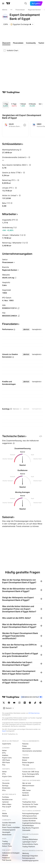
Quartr (4, 731)
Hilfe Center (26, 790)
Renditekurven (7, 799)
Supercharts (6, 744)
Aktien (4, 750)
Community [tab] (31, 43)
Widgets (25, 837)
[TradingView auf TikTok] (35, 702)
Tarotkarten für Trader (30, 804)
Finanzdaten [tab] (18, 43)
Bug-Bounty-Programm (30, 828)
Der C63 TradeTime (29, 807)
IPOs (4, 790)
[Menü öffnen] (3, 3)
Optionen (5, 802)
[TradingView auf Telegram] (29, 702)
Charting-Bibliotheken (30, 839)
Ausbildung (6, 844)
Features (25, 744)
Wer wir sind (26, 783)
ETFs (4, 753)
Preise (24, 746)
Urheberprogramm (8, 830)
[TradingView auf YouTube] (14, 702)
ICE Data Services (34, 713)
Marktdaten (26, 748)
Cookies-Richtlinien (29, 821)
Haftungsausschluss (29, 816)
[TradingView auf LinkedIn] (24, 702)
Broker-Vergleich (28, 762)
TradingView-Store (29, 802)
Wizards (5, 855)
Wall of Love (6, 825)
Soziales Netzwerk (9, 822)
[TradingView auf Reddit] (40, 702)
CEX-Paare (6, 760)
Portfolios (5, 797)
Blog (23, 788)
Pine (3, 765)
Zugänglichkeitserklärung (31, 823)
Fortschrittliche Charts (30, 844)
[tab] (26, 329)
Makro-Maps (6, 804)
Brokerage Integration (30, 856)
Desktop (5, 816)
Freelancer (6, 858)
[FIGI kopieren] (19, 316)
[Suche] (25, 3)
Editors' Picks (7, 846)
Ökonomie (5, 783)
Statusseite (26, 830)
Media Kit (25, 795)
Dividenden (6, 788)
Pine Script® (6, 807)
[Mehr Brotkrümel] (11, 10)
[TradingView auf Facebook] (8, 702)
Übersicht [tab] (6, 43)
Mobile (4, 813)
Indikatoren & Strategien (11, 853)
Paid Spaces (6, 860)
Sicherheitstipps (28, 825)
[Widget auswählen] (40, 436)
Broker (24, 760)
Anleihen (5, 755)
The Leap (25, 765)
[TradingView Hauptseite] (8, 3)
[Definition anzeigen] (20, 150)
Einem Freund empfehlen (11, 827)
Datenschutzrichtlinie (29, 818)
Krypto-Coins (7, 758)
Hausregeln (6, 832)
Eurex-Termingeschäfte (30, 774)
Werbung (25, 853)
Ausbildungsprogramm (30, 860)
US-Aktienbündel (28, 776)
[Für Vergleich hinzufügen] (25, 125)
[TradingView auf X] (3, 702)
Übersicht (25, 758)
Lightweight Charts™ (29, 842)
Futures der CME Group (30, 772)
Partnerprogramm (28, 858)
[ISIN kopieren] (18, 308)
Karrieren (25, 793)
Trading (5, 841)
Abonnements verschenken (32, 751)
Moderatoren (6, 834)
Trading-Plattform (28, 846)
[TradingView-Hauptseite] (10, 697)
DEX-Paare (6, 762)
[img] (30, 24)
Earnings (5, 785)
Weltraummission (28, 785)
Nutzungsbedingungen (30, 813)
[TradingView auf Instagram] (19, 702)
